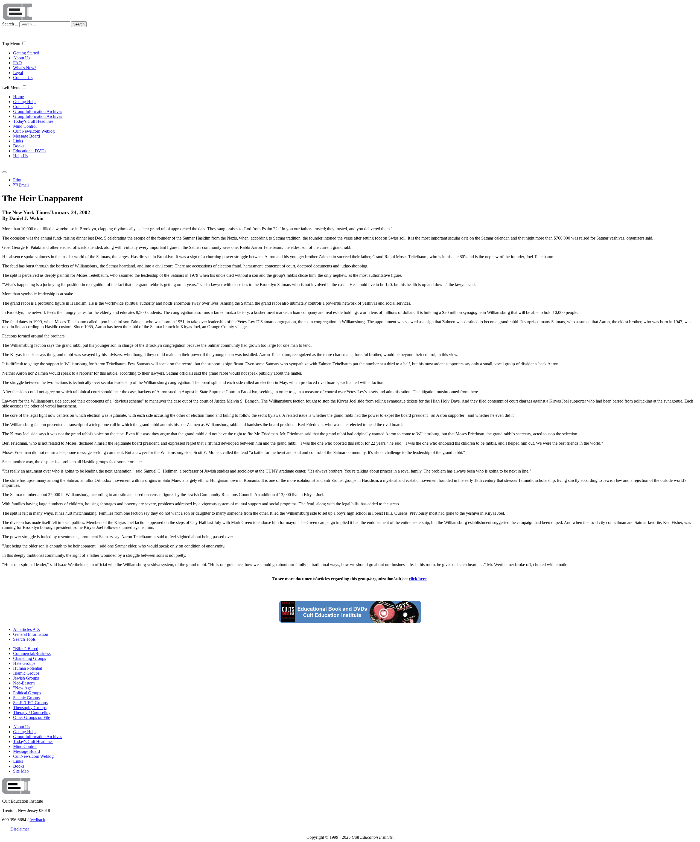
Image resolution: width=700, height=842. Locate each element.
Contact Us (23, 77)
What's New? (24, 67)
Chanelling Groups (29, 658)
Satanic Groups (26, 697)
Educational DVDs (29, 150)
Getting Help (24, 101)
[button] (24, 43)
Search (78, 24)
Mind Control (25, 126)
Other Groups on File (31, 717)
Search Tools (24, 639)
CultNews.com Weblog (33, 756)
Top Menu (11, 43)
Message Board (26, 136)
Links (18, 141)
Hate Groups (24, 663)
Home (18, 96)
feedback (37, 819)
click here (418, 578)
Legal (18, 72)
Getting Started (26, 53)
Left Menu (11, 87)
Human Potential (27, 668)
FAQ (17, 62)
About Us (21, 58)
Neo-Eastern (24, 683)
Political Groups (27, 693)
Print (17, 179)
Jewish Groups (26, 678)
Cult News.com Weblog (34, 131)
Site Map (21, 771)
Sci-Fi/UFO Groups (30, 702)
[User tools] (4, 172)
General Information (30, 634)
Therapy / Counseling (32, 712)
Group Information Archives (37, 111)
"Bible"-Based (25, 648)
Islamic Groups (26, 673)
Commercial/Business (32, 653)
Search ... (10, 24)
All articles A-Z (26, 629)
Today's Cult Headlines (33, 121)
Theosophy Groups (29, 707)
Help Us (20, 155)
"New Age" (23, 688)
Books (18, 146)
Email (23, 185)
